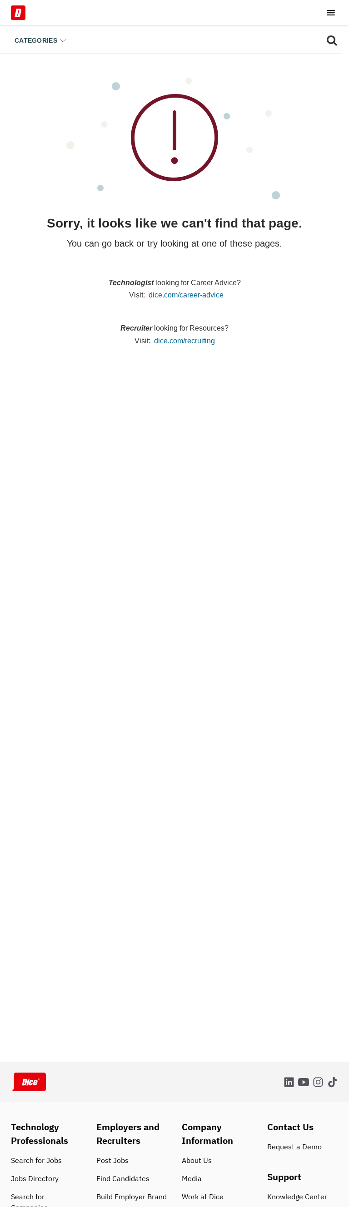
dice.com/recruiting (184, 341)
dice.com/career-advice (186, 295)
